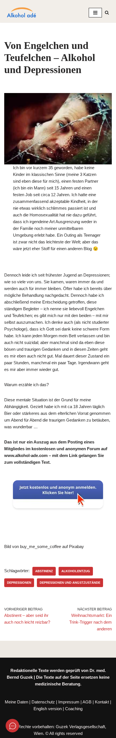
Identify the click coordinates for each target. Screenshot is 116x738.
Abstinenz (44, 571)
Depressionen (19, 582)
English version (48, 708)
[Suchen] (107, 12)
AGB (87, 701)
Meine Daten (16, 701)
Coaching (73, 708)
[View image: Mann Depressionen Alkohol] (58, 128)
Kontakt (102, 701)
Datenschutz (43, 701)
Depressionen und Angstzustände (70, 582)
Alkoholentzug (75, 571)
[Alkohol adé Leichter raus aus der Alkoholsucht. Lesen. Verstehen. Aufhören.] (21, 12)
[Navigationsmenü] (95, 12)
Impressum (68, 701)
